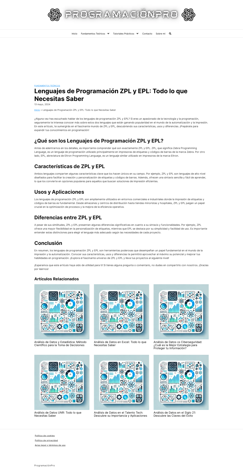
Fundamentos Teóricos (93, 33)
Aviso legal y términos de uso (50, 445)
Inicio (74, 33)
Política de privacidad (46, 440)
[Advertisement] (121, 58)
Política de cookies (45, 435)
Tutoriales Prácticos (123, 33)
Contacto (147, 33)
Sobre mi (160, 33)
